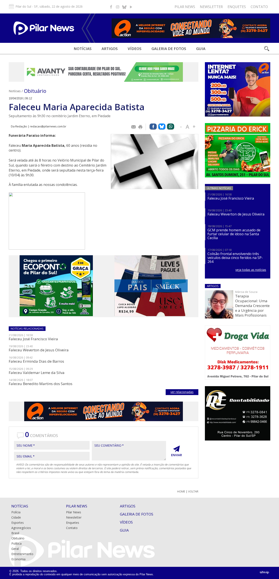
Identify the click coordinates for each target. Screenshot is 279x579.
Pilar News (185, 6)
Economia (18, 559)
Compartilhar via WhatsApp (170, 126)
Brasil (15, 533)
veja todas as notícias (250, 270)
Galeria (168, 48)
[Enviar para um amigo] (133, 126)
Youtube (131, 6)
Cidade (16, 517)
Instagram (117, 6)
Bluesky (124, 6)
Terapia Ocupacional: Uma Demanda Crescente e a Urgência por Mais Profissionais (252, 306)
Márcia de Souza (246, 291)
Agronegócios (21, 528)
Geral (15, 549)
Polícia (15, 512)
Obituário (35, 90)
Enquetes (237, 6)
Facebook (111, 6)
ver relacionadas (182, 392)
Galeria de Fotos (136, 514)
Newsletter (211, 6)
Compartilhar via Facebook (153, 126)
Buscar (266, 48)
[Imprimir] (140, 126)
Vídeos (134, 48)
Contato (259, 6)
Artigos (110, 48)
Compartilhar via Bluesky (161, 126)
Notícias (83, 48)
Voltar (193, 491)
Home (181, 491)
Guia (200, 48)
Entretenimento (22, 554)
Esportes (17, 523)
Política (16, 543)
